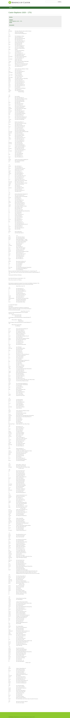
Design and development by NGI (29, 716)
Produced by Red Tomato (20, 716)
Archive (10, 7)
